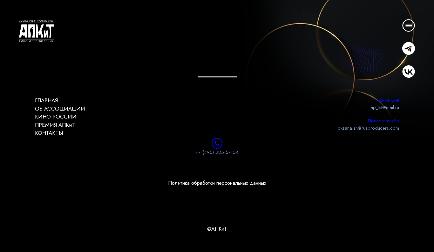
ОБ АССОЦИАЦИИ (60, 108)
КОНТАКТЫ (49, 133)
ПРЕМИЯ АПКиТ (55, 125)
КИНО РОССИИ (56, 116)
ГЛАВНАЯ (46, 100)
